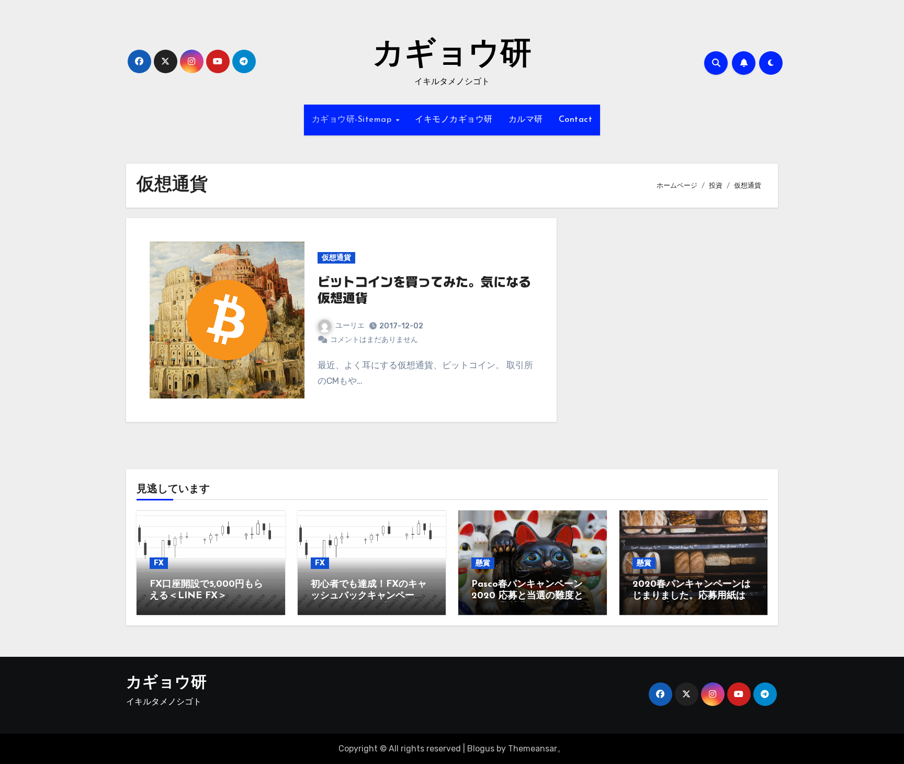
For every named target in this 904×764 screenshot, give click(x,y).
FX (159, 562)
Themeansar (532, 749)
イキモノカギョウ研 (454, 120)
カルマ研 (525, 120)
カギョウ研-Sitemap (353, 120)
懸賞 (483, 562)
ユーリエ (350, 325)
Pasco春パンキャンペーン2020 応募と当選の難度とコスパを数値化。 (532, 596)
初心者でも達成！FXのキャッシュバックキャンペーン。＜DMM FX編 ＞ (369, 596)
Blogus (480, 749)
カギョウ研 (452, 55)
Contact (576, 120)
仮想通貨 (336, 257)
